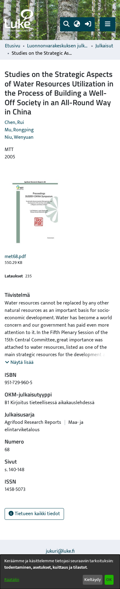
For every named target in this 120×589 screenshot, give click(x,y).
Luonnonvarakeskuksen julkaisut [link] (58, 46)
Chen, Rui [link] (14, 122)
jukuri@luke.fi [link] (60, 551)
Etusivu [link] (12, 46)
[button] (66, 24)
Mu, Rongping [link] (19, 130)
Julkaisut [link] (104, 46)
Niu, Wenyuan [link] (19, 137)
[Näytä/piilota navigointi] (107, 24)
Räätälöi (11, 579)
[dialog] (60, 572)
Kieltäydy (92, 579)
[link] (20, 20)
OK (109, 579)
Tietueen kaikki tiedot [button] (37, 514)
